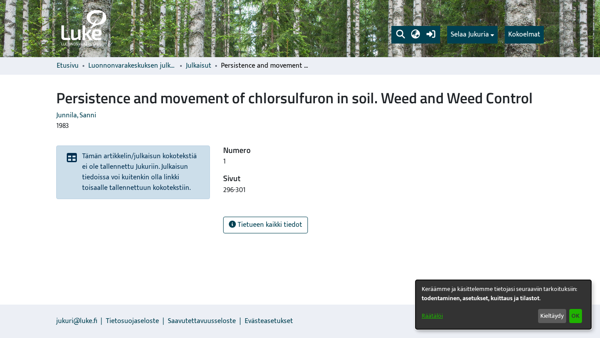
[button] (400, 34)
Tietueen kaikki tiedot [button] (269, 225)
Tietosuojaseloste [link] (132, 321)
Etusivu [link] (68, 66)
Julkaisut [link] (198, 66)
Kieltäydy (552, 316)
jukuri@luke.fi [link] (76, 321)
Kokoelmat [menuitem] (524, 34)
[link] (83, 28)
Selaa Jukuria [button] (470, 34)
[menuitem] (472, 35)
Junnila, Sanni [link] (76, 115)
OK (575, 316)
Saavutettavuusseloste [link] (202, 321)
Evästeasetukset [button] (269, 321)
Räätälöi (432, 315)
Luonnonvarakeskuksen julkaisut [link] (132, 66)
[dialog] (503, 304)
